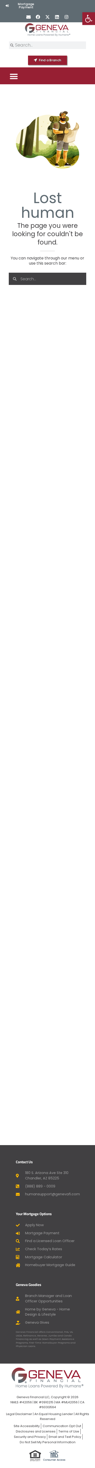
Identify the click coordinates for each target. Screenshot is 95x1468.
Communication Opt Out (62, 1426)
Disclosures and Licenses (36, 1431)
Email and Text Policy (65, 1437)
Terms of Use (68, 1431)
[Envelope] (28, 17)
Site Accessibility (27, 1426)
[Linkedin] (57, 17)
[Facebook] (38, 17)
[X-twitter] (47, 17)
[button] (13, 76)
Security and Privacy (30, 1437)
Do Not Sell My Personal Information (48, 1442)
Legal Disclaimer (19, 1414)
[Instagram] (67, 17)
